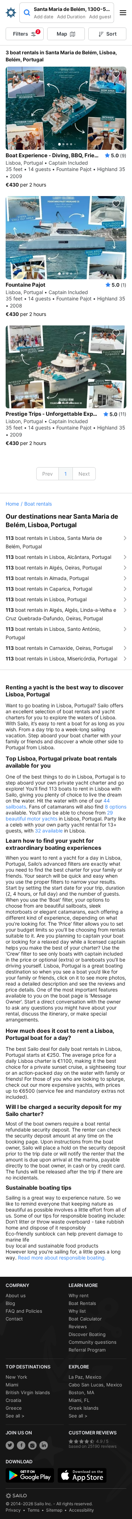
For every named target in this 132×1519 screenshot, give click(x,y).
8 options (115, 807)
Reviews (78, 1326)
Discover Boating (87, 1334)
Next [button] (84, 474)
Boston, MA (81, 1392)
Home (12, 504)
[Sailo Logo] (11, 12)
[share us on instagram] (32, 1445)
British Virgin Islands (28, 1392)
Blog (10, 1303)
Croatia (13, 1400)
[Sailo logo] (16, 1495)
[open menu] (125, 13)
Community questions (93, 1342)
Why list (77, 1311)
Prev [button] (47, 474)
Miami (12, 1384)
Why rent (79, 1295)
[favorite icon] (116, 74)
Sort (111, 34)
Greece (14, 1408)
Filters (26, 33)
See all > (15, 1416)
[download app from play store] (30, 1475)
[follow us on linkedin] (43, 1445)
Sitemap (54, 1510)
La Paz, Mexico (85, 1377)
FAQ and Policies (24, 1311)
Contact (14, 1319)
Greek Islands (84, 1408)
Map (62, 34)
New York (16, 1377)
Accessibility (81, 1510)
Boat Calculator (85, 1319)
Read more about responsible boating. (62, 1258)
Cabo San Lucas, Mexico (95, 1384)
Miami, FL (79, 1400)
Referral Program (87, 1350)
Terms (33, 1510)
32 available (49, 831)
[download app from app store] (82, 1475)
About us (16, 1295)
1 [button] (65, 474)
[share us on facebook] (21, 1445)
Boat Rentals (82, 1303)
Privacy (13, 1510)
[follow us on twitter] (10, 1445)
